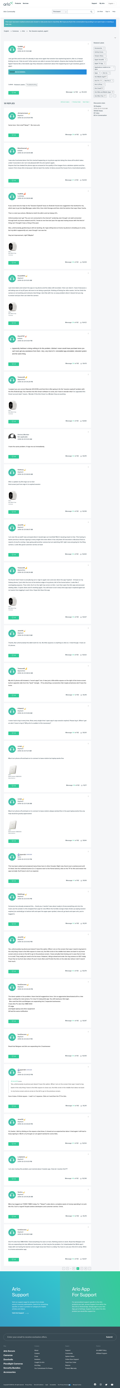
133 (73, 511)
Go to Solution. (20, 72)
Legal (46, 1384)
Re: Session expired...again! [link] (38, 31)
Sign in (108, 11)
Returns (67, 1365)
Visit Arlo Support (18, 1313)
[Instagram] (101, 1384)
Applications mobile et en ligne (102, 68)
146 (73, 1105)
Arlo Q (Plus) (98, 84)
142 (73, 923)
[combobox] (81, 12)
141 (74, 880)
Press (36, 1356)
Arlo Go (105, 73)
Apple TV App (99, 63)
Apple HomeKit (99, 59)
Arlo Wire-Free (99, 96)
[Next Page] (89, 1268)
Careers (37, 1353)
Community (69, 1353)
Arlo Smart (98, 88)
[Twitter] (106, 1384)
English (6, 31)
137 (73, 695)
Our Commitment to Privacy (43, 1368)
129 (73, 322)
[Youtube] (112, 1384)
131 (73, 421)
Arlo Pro (97, 80)
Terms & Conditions (38, 1384)
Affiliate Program (101, 1353)
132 (73, 456)
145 (73, 1056)
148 (73, 1178)
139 (74, 785)
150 (73, 1259)
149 (73, 1216)
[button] (88, 43)
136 (73, 655)
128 (73, 262)
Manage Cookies (77, 1384)
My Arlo (102, 3)
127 (73, 180)
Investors (37, 1359)
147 (73, 1143)
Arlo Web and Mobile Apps (103, 92)
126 (73, 134)
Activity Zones (99, 52)
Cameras (15, 31)
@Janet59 (14, 1081)
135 (73, 617)
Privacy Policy (28, 1384)
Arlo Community (9, 11)
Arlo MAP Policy (101, 1350)
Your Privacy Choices (63, 1384)
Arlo (23, 31)
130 (73, 363)
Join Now (100, 11)
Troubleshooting (32, 84)
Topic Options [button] (115, 38)
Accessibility (53, 1384)
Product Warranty (70, 1368)
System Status (69, 1356)
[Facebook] (95, 1384)
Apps (96, 73)
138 (73, 732)
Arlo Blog (37, 1365)
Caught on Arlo (39, 1362)
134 (73, 554)
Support (94, 3)
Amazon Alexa (99, 56)
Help (113, 11)
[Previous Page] (63, 1268)
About (36, 1350)
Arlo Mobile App (99, 77)
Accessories (98, 48)
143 (73, 971)
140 (73, 840)
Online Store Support (72, 1359)
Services (25, 3)
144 (73, 1021)
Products (18, 3)
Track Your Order (70, 1362)
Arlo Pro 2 (108, 80)
